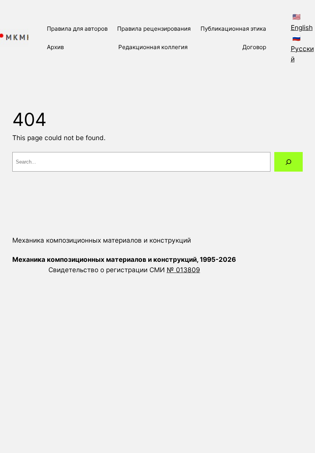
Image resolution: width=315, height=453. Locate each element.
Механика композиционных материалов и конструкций (101, 240)
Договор (254, 47)
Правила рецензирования (154, 28)
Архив (55, 47)
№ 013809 (183, 270)
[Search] (288, 162)
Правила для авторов (77, 28)
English (302, 27)
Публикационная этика (233, 28)
